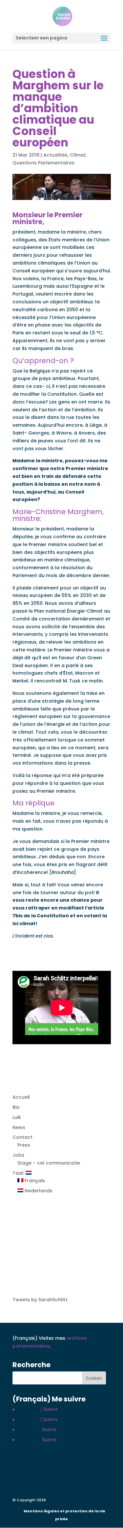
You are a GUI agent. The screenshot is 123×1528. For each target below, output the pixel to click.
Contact (22, 1137)
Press (23, 1145)
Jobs (18, 1155)
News (18, 1127)
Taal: (19, 1173)
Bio (16, 1107)
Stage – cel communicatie (48, 1163)
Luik (16, 1117)
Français (34, 1180)
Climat (78, 155)
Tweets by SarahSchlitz (40, 1299)
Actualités (55, 155)
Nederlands (37, 1190)
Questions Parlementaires (43, 163)
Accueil (21, 1097)
